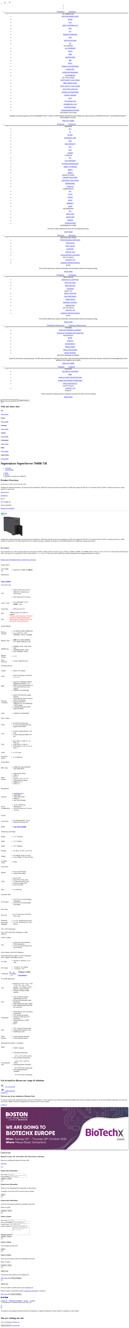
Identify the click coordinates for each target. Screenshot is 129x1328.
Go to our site (15, 1325)
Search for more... (24, 400)
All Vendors (70, 48)
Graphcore (70, 57)
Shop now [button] (68, 232)
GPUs (70, 200)
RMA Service (70, 286)
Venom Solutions (70, 177)
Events (70, 341)
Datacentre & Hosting (70, 255)
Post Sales (70, 246)
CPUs (70, 194)
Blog (70, 338)
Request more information (8, 560)
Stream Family (70, 107)
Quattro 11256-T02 (70, 89)
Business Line (70, 138)
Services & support (70, 280)
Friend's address (5, 1226)
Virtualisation (70, 40)
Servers (7, 474)
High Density (70, 144)
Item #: (3, 499)
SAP (70, 37)
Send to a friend (21, 560)
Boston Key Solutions (70, 80)
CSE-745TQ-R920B (19, 827)
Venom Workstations (70, 110)
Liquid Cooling (70, 95)
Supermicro (70, 75)
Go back (4, 1210)
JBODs (70, 173)
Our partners (70, 296)
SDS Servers (70, 161)
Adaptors (70, 217)
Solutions (60, 12)
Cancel (9, 1178)
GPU (70, 141)
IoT (70, 31)
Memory (70, 203)
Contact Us (4, 1092)
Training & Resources (55, 325)
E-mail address (5, 1176)
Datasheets (70, 344)
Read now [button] (68, 271)
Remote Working (70, 34)
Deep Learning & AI (70, 25)
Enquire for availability (7, 508)
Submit (3, 1178)
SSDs (70, 206)
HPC (70, 28)
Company (60, 275)
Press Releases (70, 350)
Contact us (70, 260)
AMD (70, 54)
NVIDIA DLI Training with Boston (70, 333)
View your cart (5, 1278)
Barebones (70, 183)
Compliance (70, 299)
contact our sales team (30, 1291)
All (70, 129)
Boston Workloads (70, 16)
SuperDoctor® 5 (19, 793)
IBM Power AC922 (70, 83)
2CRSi (70, 51)
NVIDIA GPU (70, 69)
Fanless (70, 186)
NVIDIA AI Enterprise (70, 66)
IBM (70, 60)
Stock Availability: (6, 505)
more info (4, 1163)
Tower (70, 153)
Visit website (4, 414)
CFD (70, 22)
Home (6, 473)
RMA (70, 374)
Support (70, 249)
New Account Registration (70, 377)
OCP (70, 98)
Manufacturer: (5, 492)
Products (60, 124)
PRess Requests (70, 383)
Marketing (70, 305)
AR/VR (70, 19)
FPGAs (70, 197)
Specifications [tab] (9, 470)
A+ (70, 132)
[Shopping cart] (66, 8)
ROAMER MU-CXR (70, 104)
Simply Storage (70, 167)
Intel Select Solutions (70, 86)
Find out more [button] (68, 121)
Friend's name (5, 1224)
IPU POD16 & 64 (70, 101)
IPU (70, 147)
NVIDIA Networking (70, 72)
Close (3, 1194)
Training (70, 289)
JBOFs (70, 170)
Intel (70, 63)
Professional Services (70, 240)
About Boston (70, 293)
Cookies (32, 1301)
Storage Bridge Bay (70, 164)
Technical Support (70, 371)
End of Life (70, 252)
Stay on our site (6, 1325)
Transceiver (70, 223)
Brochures (70, 347)
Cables (70, 220)
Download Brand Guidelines (70, 380)
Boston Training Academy (70, 330)
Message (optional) (6, 1234)
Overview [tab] (8, 468)
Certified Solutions (70, 180)
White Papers (70, 353)
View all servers (31, 560)
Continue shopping (16, 1278)
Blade (70, 135)
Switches (70, 214)
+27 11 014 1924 (10, 1087)
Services (60, 235)
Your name (4, 1174)
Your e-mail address (7, 1222)
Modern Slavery (70, 302)
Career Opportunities (70, 263)
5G (70, 43)
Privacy (26, 1301)
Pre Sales (70, 243)
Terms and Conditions (15, 1301)
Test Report (22, 975)
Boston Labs (70, 283)
